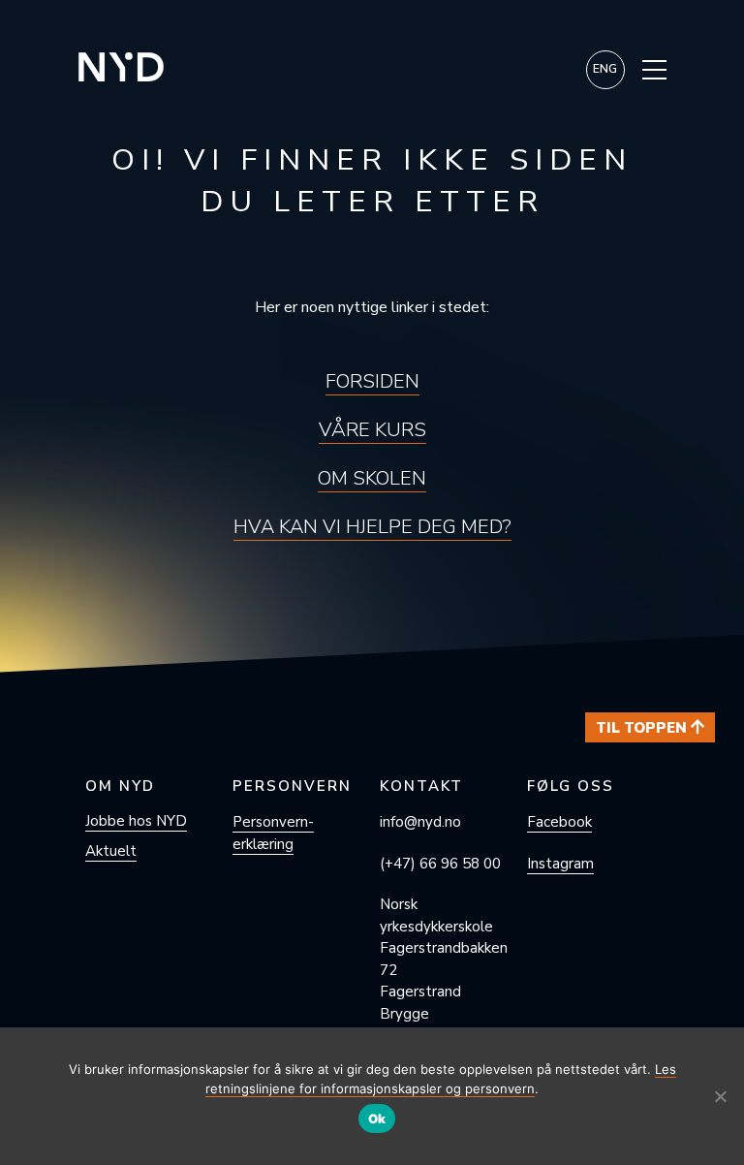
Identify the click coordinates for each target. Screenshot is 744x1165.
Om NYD (120, 786)
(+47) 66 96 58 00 (440, 863)
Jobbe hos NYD (136, 821)
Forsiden (372, 381)
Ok (377, 1118)
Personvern (292, 786)
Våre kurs (372, 430)
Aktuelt (111, 851)
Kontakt (421, 786)
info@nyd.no (420, 822)
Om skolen (372, 478)
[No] (719, 1096)
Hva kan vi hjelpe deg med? (372, 527)
